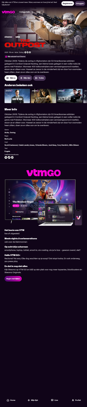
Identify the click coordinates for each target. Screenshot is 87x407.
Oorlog (12, 132)
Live (38, 12)
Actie (7, 132)
